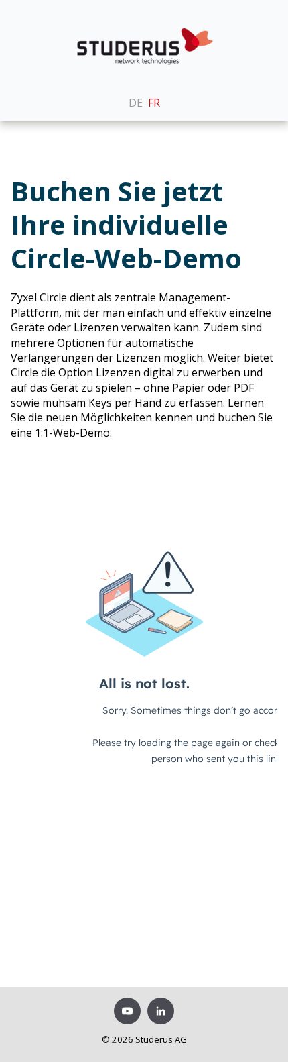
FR (154, 102)
